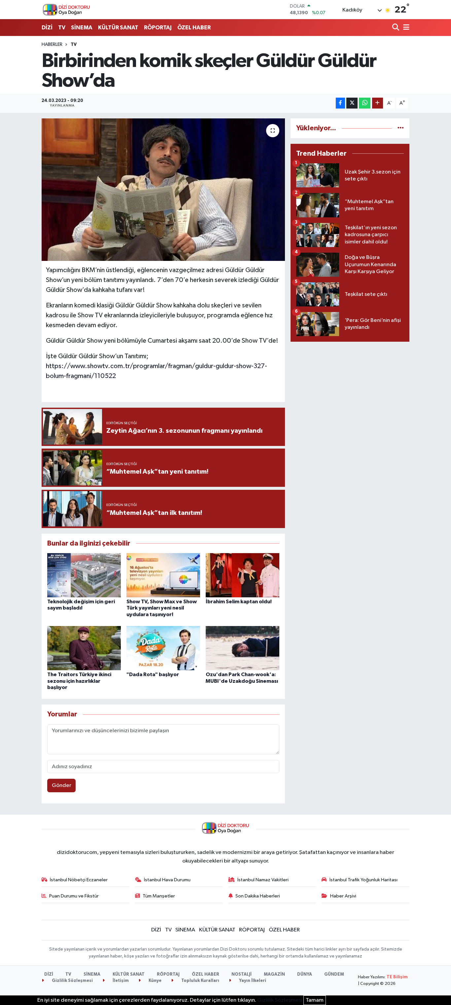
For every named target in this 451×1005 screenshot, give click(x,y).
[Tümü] (401, 128)
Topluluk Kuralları (199, 981)
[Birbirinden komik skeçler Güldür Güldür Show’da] (163, 189)
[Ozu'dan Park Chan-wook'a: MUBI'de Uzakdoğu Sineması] (242, 648)
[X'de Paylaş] (352, 103)
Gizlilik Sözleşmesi (72, 981)
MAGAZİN (274, 974)
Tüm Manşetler (159, 896)
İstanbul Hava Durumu (167, 879)
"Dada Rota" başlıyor (152, 674)
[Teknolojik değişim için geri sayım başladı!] (84, 575)
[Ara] (396, 28)
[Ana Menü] (405, 28)
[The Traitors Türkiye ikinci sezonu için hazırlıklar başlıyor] (84, 648)
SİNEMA (81, 27)
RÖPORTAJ (158, 27)
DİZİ (47, 27)
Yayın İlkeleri (252, 981)
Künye (154, 981)
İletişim (120, 981)
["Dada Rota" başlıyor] (163, 648)
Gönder (61, 785)
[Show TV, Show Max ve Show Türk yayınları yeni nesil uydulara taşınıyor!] (163, 575)
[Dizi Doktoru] (66, 9)
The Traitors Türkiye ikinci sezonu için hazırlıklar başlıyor (79, 681)
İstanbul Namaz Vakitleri (263, 879)
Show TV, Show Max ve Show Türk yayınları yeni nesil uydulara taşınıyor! (161, 608)
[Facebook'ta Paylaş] (340, 103)
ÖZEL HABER (194, 27)
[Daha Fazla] (377, 103)
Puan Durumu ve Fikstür (74, 896)
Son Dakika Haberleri (257, 896)
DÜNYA (304, 974)
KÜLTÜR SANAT (118, 27)
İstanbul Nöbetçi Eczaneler (79, 879)
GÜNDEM (334, 974)
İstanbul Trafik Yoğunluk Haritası (364, 879)
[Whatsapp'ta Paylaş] (364, 103)
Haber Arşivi (343, 896)
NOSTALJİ (241, 974)
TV (61, 27)
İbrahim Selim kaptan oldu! (239, 601)
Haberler (52, 44)
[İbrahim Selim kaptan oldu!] (242, 575)
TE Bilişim (397, 977)
